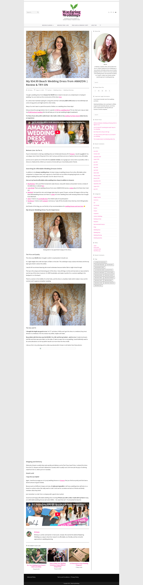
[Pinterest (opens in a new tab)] (111, 12)
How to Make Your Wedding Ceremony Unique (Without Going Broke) (58, 565)
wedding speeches (109, 283)
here (60, 97)
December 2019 (97, 181)
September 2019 (97, 183)
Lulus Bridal (31, 188)
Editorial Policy (31, 577)
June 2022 (96, 151)
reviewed (45, 201)
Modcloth (30, 192)
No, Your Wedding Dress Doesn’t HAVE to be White (36, 566)
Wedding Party (97, 232)
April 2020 (96, 170)
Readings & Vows (97, 219)
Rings (95, 227)
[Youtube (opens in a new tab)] (115, 12)
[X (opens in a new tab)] (109, 12)
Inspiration (96, 213)
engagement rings (99, 267)
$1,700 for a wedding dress (62, 110)
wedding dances (109, 275)
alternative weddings (100, 262)
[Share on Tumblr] (109, 90)
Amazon (72, 154)
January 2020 (96, 178)
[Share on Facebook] (98, 90)
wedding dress (98, 277)
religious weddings (100, 272)
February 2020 (97, 175)
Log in (95, 245)
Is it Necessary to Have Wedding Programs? (79, 564)
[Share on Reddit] (105, 90)
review (53, 194)
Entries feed (96, 247)
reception (109, 270)
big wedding (110, 264)
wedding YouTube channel (72, 116)
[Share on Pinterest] (102, 90)
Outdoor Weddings (98, 216)
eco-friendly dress (43, 199)
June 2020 (96, 164)
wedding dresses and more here (74, 206)
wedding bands (99, 275)
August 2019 (96, 186)
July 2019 (96, 189)
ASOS (29, 199)
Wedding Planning (68, 90)
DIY (94, 202)
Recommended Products (99, 224)
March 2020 (96, 172)
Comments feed (97, 249)
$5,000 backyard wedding (35, 112)
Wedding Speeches (98, 238)
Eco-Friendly (96, 205)
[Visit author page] (29, 534)
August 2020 (96, 159)
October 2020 (97, 154)
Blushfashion (31, 184)
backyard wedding (99, 264)
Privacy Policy (75, 577)
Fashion (49, 90)
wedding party (98, 280)
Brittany (30, 90)
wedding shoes (98, 283)
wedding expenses (109, 277)
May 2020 (96, 167)
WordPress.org (97, 250)
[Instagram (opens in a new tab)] (113, 12)
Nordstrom (31, 201)
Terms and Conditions (63, 577)
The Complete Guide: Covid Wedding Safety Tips (104, 139)
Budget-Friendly (97, 197)
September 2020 (97, 156)
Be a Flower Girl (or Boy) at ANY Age (101, 132)
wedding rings (108, 280)
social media (110, 272)
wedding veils (98, 285)
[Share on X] (95, 90)
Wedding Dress (57, 90)
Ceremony (96, 200)
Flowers (95, 210)
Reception (96, 221)
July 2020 (96, 162)
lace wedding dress (100, 270)
